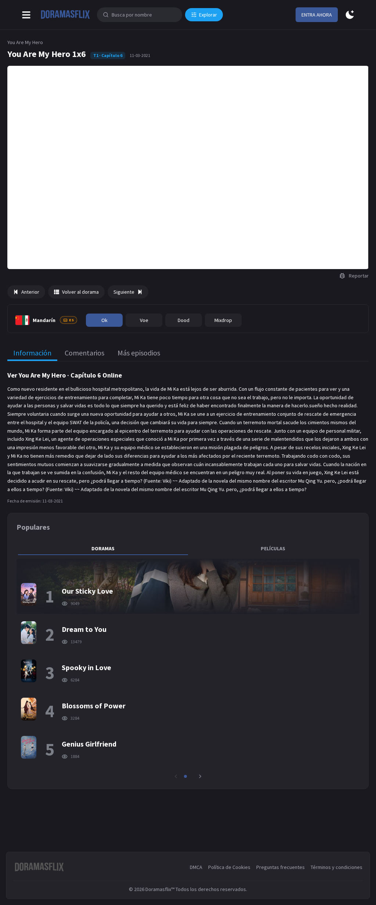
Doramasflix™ (159, 889)
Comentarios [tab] (84, 352)
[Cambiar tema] (349, 14)
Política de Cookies (229, 867)
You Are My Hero (25, 42)
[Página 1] (185, 776)
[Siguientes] (200, 776)
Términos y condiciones (336, 867)
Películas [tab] (273, 548)
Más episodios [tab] (139, 352)
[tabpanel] (188, 669)
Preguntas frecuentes (280, 867)
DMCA (196, 867)
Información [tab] (32, 352)
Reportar (359, 275)
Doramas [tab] (103, 548)
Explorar (208, 14)
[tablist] (188, 548)
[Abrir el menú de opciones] (26, 14)
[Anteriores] (176, 776)
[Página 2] (190, 776)
